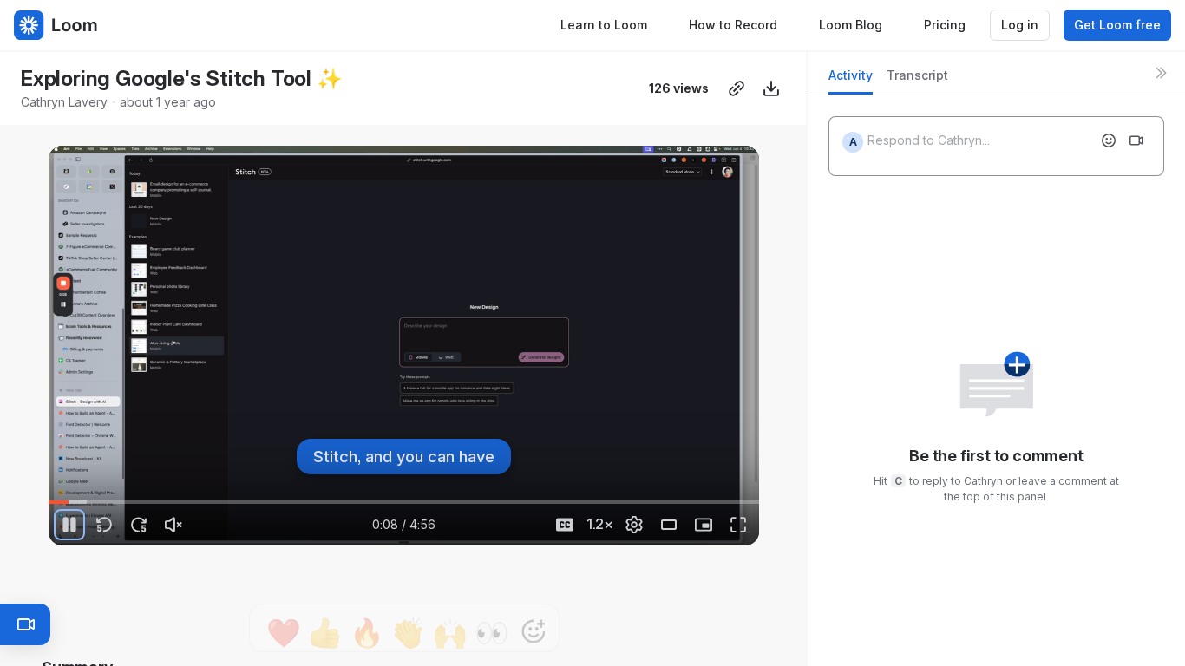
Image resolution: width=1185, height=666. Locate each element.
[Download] (771, 88)
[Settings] (634, 525)
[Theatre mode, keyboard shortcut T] (669, 525)
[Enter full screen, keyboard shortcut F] (738, 525)
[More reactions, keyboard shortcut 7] (533, 642)
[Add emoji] (1109, 140)
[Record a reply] (1136, 140)
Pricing (945, 24)
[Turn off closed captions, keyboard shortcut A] (565, 525)
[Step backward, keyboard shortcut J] (104, 525)
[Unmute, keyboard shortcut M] (173, 525)
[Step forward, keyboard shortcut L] (139, 525)
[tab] (850, 80)
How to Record (733, 24)
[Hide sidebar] (1160, 72)
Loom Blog (850, 24)
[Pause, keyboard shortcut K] (69, 525)
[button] (94, 492)
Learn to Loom (603, 24)
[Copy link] (736, 88)
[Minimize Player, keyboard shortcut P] (703, 525)
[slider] (404, 502)
